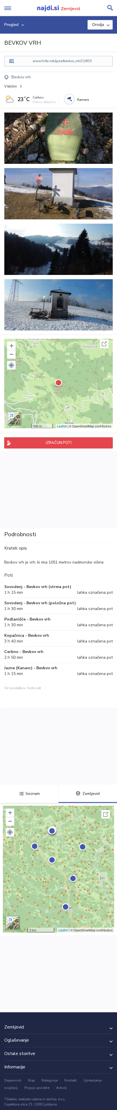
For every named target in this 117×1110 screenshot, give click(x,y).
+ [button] (11, 345)
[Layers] (14, 418)
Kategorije (50, 1080)
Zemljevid (91, 793)
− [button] (11, 354)
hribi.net (34, 688)
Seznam (33, 793)
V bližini (10, 86)
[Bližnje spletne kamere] (69, 99)
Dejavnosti (12, 1080)
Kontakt (70, 1080)
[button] (11, 365)
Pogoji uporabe (36, 1087)
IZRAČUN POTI (59, 442)
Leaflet (61, 426)
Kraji (31, 1080)
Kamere (83, 99)
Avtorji (61, 1087)
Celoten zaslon (104, 344)
